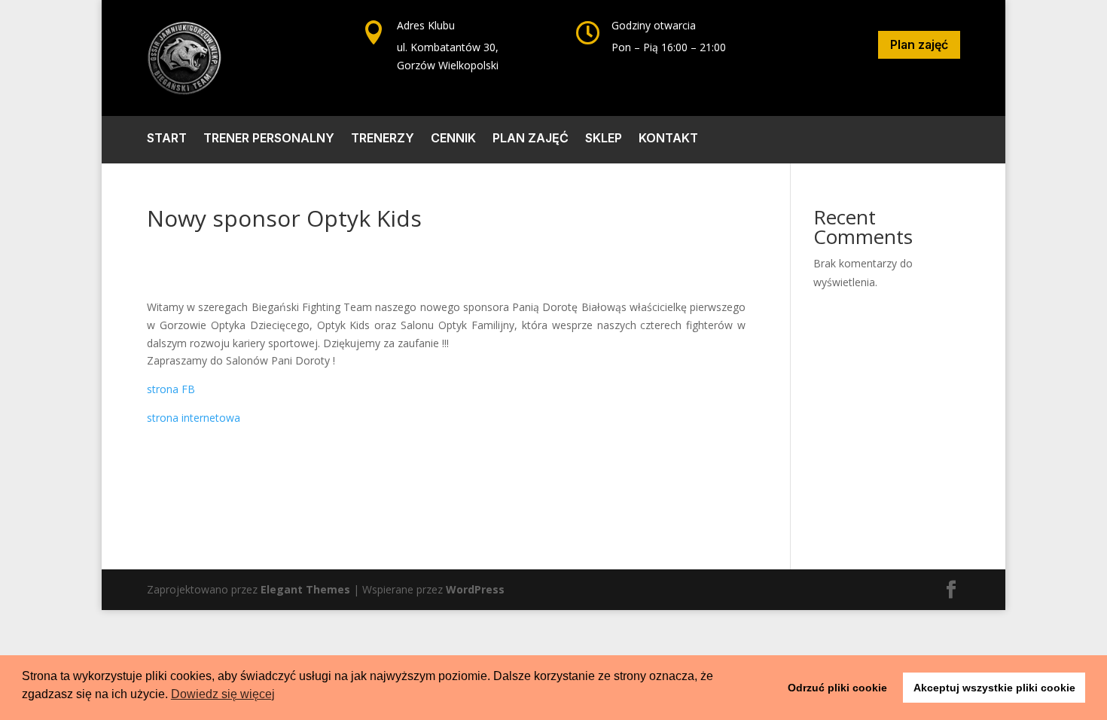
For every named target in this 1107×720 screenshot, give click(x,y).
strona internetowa (193, 417)
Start (167, 139)
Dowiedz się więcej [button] (223, 694)
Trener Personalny (268, 139)
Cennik (453, 139)
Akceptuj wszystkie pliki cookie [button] (994, 688)
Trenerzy (382, 139)
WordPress (475, 589)
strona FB (171, 389)
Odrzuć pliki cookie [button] (837, 688)
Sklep (603, 139)
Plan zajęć (919, 44)
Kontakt (668, 139)
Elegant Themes (305, 589)
